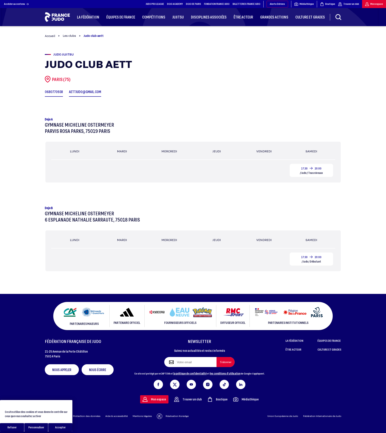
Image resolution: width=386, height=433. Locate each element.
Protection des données (86, 416)
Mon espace (376, 3)
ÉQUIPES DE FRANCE (329, 340)
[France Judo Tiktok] (224, 383)
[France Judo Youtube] (191, 383)
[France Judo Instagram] (208, 383)
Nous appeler (61, 370)
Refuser (12, 427)
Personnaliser (36, 427)
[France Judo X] (175, 383)
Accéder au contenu (14, 3)
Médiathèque (307, 3)
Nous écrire (97, 370)
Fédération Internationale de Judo (322, 416)
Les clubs (69, 35)
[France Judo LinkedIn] (240, 383)
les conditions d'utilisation (225, 373)
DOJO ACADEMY (175, 3)
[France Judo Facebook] (158, 383)
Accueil (50, 36)
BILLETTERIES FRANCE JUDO (246, 3)
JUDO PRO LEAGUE (155, 3)
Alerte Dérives (277, 3)
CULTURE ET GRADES (329, 349)
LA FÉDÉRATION (294, 340)
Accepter (60, 427)
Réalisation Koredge (177, 416)
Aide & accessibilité (116, 416)
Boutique (330, 3)
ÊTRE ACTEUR (293, 349)
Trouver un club (351, 3)
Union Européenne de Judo (282, 416)
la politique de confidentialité (190, 373)
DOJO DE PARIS (193, 3)
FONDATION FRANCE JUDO (217, 3)
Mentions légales (142, 416)
